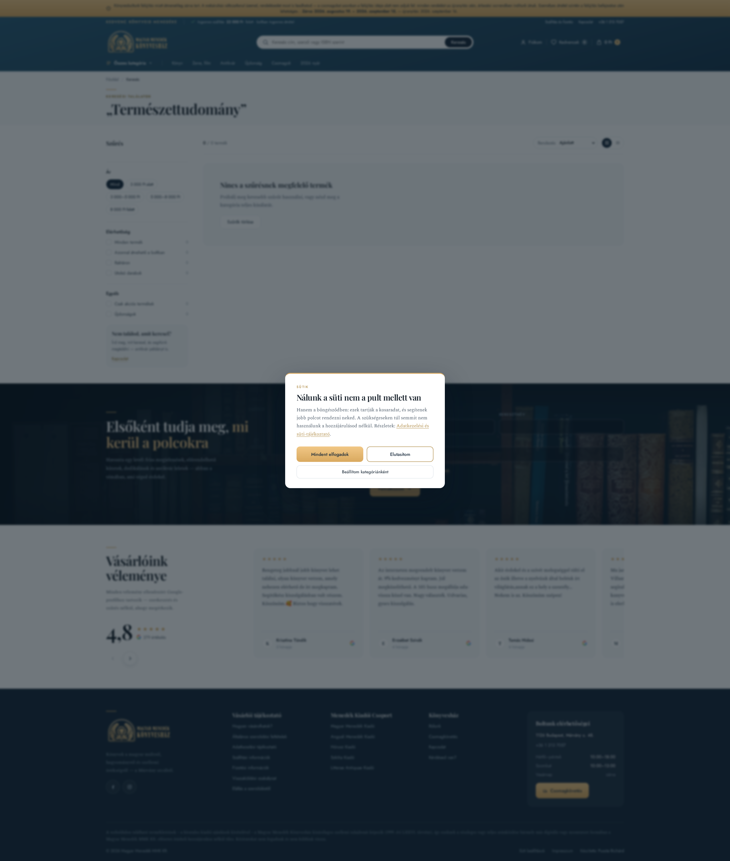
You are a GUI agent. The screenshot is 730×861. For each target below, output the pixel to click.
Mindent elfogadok (330, 454)
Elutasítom (400, 454)
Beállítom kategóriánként (365, 472)
